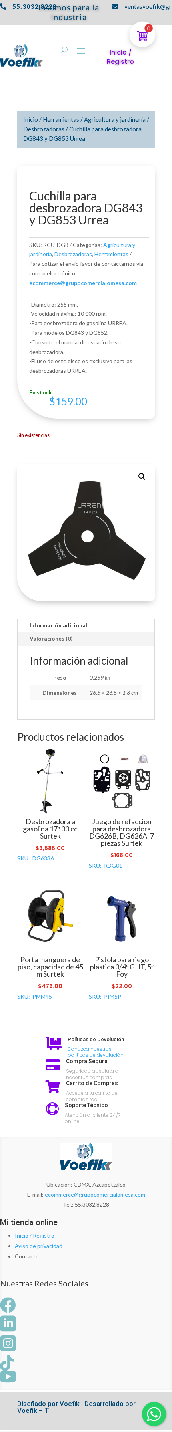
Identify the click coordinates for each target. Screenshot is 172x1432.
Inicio (30, 119)
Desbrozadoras (43, 129)
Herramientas (61, 119)
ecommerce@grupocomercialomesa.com (95, 1194)
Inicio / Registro (34, 1235)
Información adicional (58, 625)
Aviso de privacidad (38, 1245)
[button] (142, 476)
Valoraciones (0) (51, 638)
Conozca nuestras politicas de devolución (96, 1052)
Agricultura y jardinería (115, 119)
